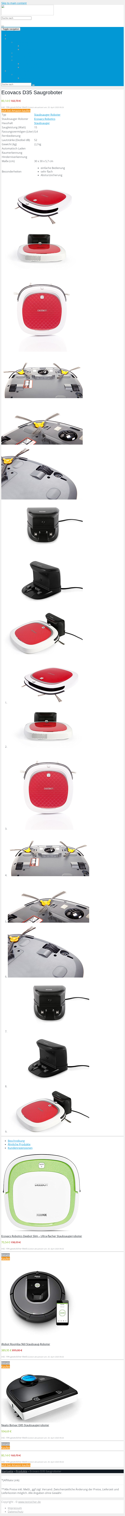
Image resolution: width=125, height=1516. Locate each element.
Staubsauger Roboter (47, 114)
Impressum (15, 1508)
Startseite (14, 35)
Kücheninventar (24, 60)
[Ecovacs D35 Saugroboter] (42, 224)
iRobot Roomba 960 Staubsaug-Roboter (25, 1344)
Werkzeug (20, 74)
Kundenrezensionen (20, 1148)
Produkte (21, 1471)
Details (5, 1255)
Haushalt (13, 38)
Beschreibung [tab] (16, 1141)
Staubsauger (28, 49)
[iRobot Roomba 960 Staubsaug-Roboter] (39, 1340)
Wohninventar (23, 56)
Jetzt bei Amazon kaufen (15, 110)
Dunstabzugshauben (33, 63)
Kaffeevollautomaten (34, 67)
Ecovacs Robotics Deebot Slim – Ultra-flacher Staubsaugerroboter (41, 1236)
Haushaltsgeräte (24, 42)
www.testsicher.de (29, 1502)
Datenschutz (15, 1511)
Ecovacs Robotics (44, 119)
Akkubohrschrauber (33, 78)
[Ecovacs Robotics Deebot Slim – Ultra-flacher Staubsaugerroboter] (42, 1232)
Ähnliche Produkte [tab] (19, 1144)
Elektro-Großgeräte (26, 53)
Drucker (26, 46)
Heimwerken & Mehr (20, 71)
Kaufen (5, 1258)
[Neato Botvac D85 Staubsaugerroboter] (42, 1421)
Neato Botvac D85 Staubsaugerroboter (25, 1425)
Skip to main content (14, 3)
